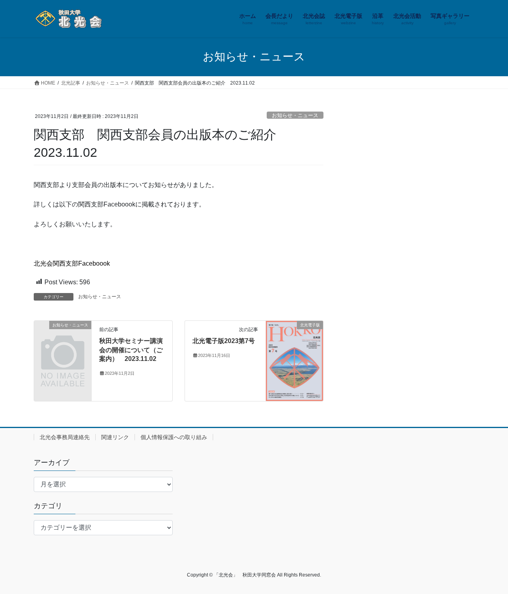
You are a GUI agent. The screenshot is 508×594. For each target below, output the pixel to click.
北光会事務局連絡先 (65, 437)
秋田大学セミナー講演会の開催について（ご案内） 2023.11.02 (131, 350)
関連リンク (115, 437)
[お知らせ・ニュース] (62, 338)
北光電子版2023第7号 (223, 341)
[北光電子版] (294, 360)
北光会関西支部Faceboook (72, 263)
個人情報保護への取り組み (173, 437)
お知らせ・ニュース (295, 115)
